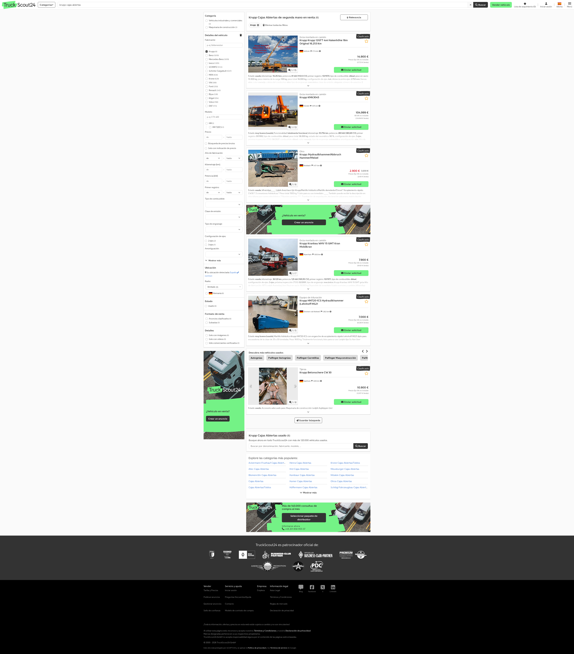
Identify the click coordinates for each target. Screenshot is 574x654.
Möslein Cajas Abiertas (342, 475)
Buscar (482, 4)
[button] (569, 5)
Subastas (214, 322)
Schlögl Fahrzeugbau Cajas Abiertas (349, 487)
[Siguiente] (295, 54)
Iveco (214, 63)
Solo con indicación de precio (222, 148)
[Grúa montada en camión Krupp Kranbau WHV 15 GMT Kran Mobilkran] (273, 257)
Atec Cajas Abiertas (259, 468)
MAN (213, 74)
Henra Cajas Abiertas (300, 462)
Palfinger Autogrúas (279, 357)
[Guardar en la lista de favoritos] (366, 41)
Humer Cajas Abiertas (301, 481)
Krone (214, 78)
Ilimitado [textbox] (212, 286)
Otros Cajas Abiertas (341, 481)
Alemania (218, 293)
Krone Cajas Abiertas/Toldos (345, 462)
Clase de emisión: (213, 211)
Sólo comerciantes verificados (224, 343)
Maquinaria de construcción (223, 27)
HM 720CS (218, 127)
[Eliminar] (470, 5)
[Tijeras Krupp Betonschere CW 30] (273, 386)
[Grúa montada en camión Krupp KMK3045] (273, 111)
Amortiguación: (212, 248)
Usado (212, 306)
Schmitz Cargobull (220, 71)
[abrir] (308, 85)
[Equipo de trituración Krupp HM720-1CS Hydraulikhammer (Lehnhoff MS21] (273, 314)
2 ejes (212, 240)
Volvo (213, 102)
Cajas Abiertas (256, 481)
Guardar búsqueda (309, 420)
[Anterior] (251, 54)
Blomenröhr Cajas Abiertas (262, 475)
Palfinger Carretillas (308, 357)
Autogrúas (256, 357)
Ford (213, 86)
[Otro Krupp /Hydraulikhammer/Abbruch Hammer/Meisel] (273, 168)
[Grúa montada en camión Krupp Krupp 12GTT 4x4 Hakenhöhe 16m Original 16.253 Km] (273, 54)
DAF (213, 106)
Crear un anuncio (218, 418)
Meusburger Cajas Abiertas (345, 468)
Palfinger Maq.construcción (340, 357)
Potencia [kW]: (211, 175)
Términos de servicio (278, 648)
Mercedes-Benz (219, 59)
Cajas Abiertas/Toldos (260, 487)
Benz (214, 55)
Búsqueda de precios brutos (221, 143)
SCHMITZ (215, 67)
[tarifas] (224, 390)
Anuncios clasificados (220, 318)
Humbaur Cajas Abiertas (302, 475)
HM (211, 123)
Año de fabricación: (214, 153)
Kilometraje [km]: (212, 164)
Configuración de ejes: (215, 236)
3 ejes (212, 244)
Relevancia (354, 17)
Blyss (213, 94)
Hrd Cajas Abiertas (299, 468)
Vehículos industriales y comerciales (225, 22)
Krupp (213, 51)
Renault (214, 90)
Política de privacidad (257, 648)
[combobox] (224, 286)
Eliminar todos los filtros (276, 25)
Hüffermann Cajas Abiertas (303, 487)
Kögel (214, 98)
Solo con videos (217, 339)
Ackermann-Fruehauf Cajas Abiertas (267, 462)
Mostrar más (309, 492)
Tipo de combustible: (215, 198)
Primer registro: (212, 187)
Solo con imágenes (219, 335)
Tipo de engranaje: (213, 223)
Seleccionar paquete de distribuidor (303, 517)
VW (212, 82)
